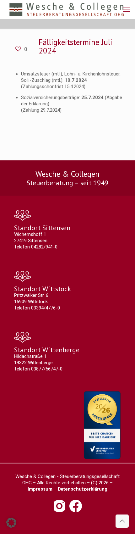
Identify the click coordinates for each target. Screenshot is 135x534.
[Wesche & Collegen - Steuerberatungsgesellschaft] (66, 9)
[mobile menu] (126, 9)
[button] (11, 522)
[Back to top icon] (122, 521)
